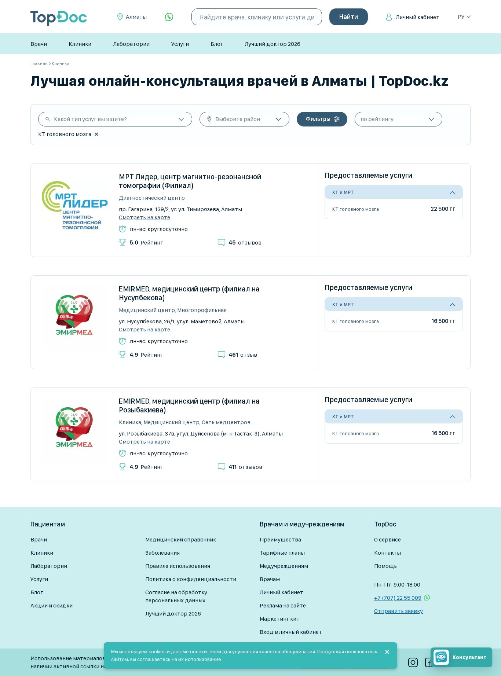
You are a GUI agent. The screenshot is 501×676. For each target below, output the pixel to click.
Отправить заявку (398, 610)
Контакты (387, 552)
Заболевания (162, 552)
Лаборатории (131, 43)
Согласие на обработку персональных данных (176, 596)
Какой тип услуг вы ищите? (90, 118)
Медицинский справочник (180, 539)
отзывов (245, 242)
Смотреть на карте (144, 217)
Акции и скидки (51, 605)
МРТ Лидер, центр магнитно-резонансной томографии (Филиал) (190, 181)
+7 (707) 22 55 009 (397, 597)
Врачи (38, 43)
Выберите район (237, 118)
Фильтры (318, 118)
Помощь (385, 565)
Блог (217, 43)
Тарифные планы (282, 552)
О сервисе (387, 539)
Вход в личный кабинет (291, 631)
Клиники (80, 43)
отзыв (242, 354)
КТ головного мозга (355, 209)
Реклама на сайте (283, 605)
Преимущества (280, 539)
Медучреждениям (284, 565)
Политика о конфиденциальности (190, 579)
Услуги (180, 43)
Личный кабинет (417, 17)
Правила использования (177, 565)
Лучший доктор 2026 (272, 43)
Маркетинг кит (280, 618)
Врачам (270, 579)
